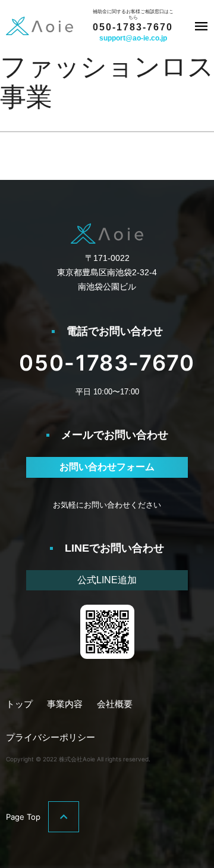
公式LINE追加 (107, 580)
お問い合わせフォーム (107, 467)
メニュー (201, 26)
